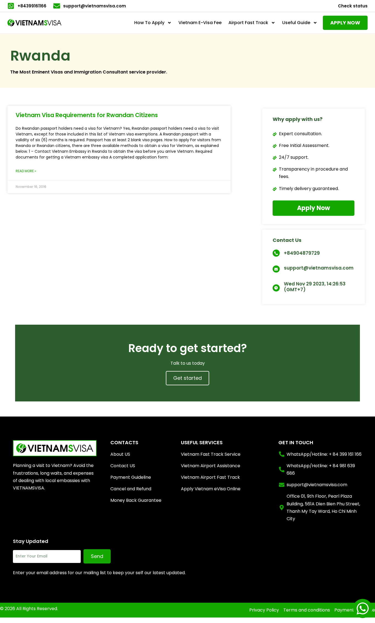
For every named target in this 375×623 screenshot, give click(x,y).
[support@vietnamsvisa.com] (276, 269)
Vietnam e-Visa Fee (200, 22)
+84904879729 (302, 253)
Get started (187, 378)
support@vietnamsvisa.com (319, 268)
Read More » (26, 171)
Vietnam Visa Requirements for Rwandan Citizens (87, 115)
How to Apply (149, 22)
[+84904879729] (276, 253)
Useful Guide (296, 22)
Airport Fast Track (248, 22)
